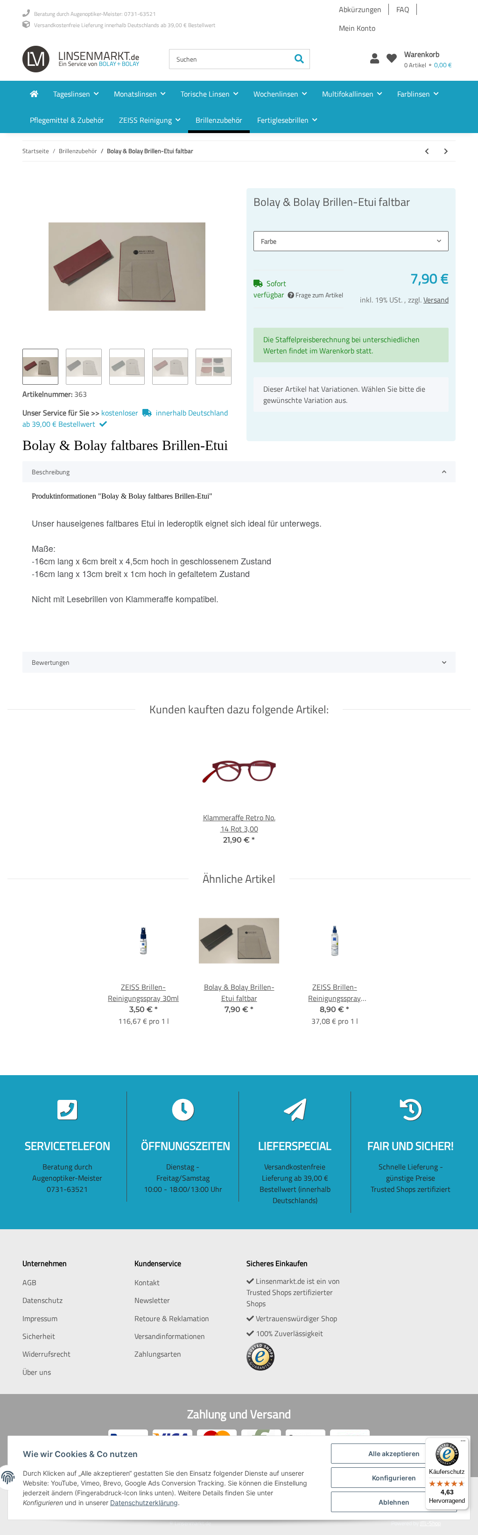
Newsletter (152, 1300)
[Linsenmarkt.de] (80, 59)
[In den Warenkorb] (29, 183)
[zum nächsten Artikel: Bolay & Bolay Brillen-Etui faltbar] (446, 151)
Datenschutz (42, 1300)
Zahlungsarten (157, 1353)
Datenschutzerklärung (144, 1503)
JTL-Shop (430, 1523)
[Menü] (463, 1443)
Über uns (36, 1372)
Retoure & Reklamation (171, 1318)
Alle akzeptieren (394, 1454)
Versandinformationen (169, 1336)
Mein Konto (357, 28)
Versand (436, 299)
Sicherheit (38, 1336)
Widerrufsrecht (46, 1353)
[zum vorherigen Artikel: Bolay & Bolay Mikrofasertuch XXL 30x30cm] (426, 151)
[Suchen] (299, 59)
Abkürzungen (360, 9)
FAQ (402, 9)
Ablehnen (394, 1502)
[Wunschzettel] (392, 59)
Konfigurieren (394, 1478)
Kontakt (147, 1282)
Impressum (39, 1318)
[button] (374, 59)
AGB (29, 1282)
